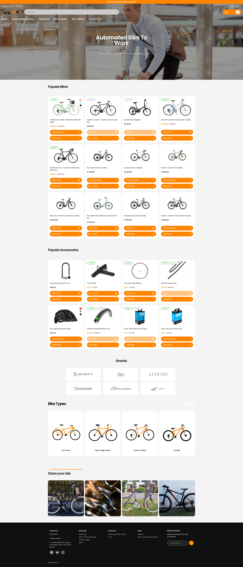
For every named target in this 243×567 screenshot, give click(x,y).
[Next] (192, 403)
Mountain (177, 450)
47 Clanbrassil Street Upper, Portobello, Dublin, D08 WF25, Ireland (60, 544)
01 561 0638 (18, 6)
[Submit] (191, 543)
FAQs (110, 537)
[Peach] (80, 100)
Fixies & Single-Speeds (102, 450)
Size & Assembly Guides (117, 534)
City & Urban (65, 450)
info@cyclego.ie (8, 6)
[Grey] (80, 311)
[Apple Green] (80, 108)
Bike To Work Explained (87, 537)
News (81, 542)
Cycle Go (55, 562)
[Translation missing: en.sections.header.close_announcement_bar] (241, 2)
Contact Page (84, 540)
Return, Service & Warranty (148, 537)
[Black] (80, 105)
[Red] (80, 309)
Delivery (141, 534)
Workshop (82, 534)
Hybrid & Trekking (140, 450)
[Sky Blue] (80, 102)
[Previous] (186, 403)
